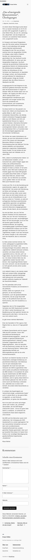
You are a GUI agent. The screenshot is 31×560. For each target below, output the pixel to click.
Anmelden (3, 1)
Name (4, 485)
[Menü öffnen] (28, 4)
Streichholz (16, 21)
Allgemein (6, 23)
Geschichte (11, 23)
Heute (16, 23)
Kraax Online (13, 4)
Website (4, 500)
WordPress (11, 556)
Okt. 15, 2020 (5, 21)
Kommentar (6, 468)
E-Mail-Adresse (7, 493)
